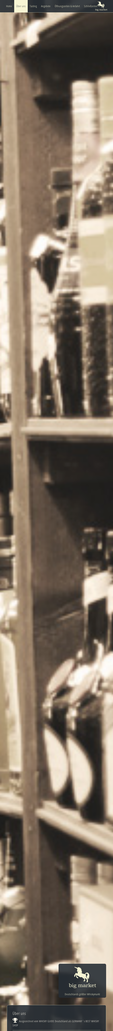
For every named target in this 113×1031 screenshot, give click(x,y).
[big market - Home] (101, 6)
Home (9, 6)
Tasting (33, 6)
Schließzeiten (91, 6)
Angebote (46, 6)
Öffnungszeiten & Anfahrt (67, 6)
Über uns (21, 6)
